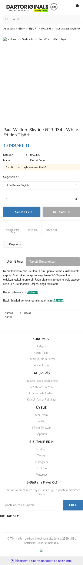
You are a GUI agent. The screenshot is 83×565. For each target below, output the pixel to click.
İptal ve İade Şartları (41, 393)
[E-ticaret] (41, 561)
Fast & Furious (39, 160)
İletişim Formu (41, 365)
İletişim (41, 346)
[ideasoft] (19, 561)
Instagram (41, 462)
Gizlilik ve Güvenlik (41, 387)
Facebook (42, 449)
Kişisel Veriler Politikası (41, 400)
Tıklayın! (32, 292)
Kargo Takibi (41, 353)
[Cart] (75, 7)
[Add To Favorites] (12, 229)
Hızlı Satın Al (61, 212)
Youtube (42, 468)
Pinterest (41, 475)
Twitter (41, 456)
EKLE (73, 505)
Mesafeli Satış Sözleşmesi (42, 381)
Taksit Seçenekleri (42, 261)
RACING (35, 155)
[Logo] (32, 7)
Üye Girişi (41, 421)
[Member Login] (67, 7)
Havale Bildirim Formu (41, 359)
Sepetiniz (41, 434)
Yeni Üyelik (41, 415)
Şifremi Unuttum (42, 428)
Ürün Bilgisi (14, 261)
